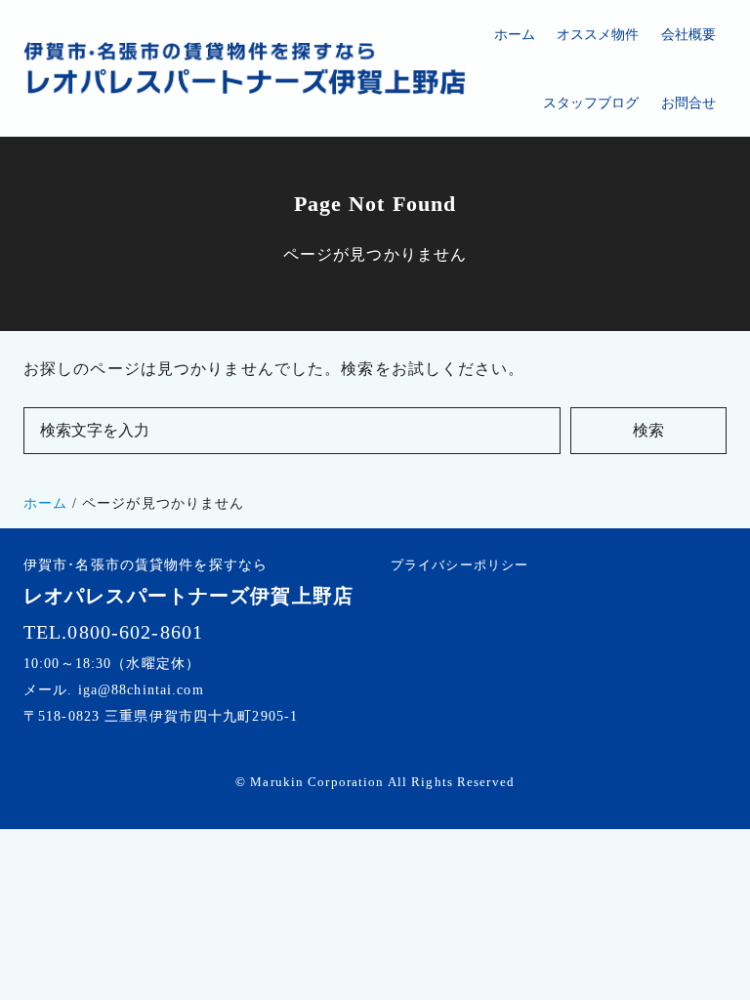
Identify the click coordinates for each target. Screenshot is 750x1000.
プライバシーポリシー (459, 565)
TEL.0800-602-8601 (113, 632)
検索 (648, 430)
